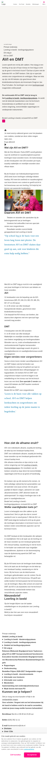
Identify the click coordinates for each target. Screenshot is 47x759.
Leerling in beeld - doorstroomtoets (19, 674)
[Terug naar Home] (4, 3)
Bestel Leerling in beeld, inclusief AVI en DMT (20, 118)
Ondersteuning (10, 668)
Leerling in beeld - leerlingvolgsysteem (19, 50)
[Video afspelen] (5, 145)
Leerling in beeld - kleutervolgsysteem (20, 639)
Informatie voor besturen (14, 677)
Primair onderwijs (10, 47)
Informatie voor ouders (13, 680)
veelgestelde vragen (10, 699)
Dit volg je (7, 53)
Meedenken (9, 683)
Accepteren (32, 755)
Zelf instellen (15, 755)
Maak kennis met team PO (15, 689)
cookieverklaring (29, 749)
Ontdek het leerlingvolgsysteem (17, 645)
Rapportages (9, 665)
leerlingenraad (38, 85)
